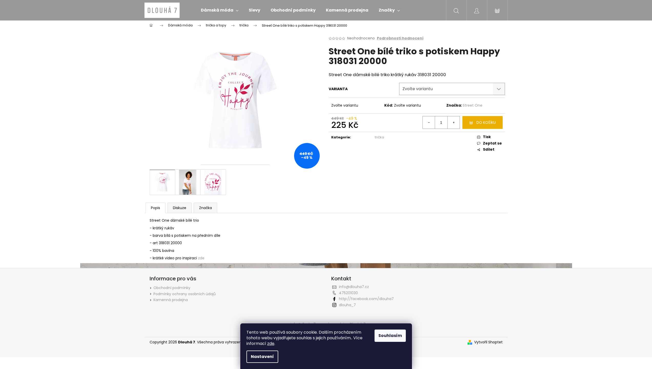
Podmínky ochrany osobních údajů (184, 293)
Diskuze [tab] (179, 207)
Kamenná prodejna (170, 299)
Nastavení (262, 357)
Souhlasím (390, 336)
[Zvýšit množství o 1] (453, 122)
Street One (472, 105)
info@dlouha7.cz (354, 286)
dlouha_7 (347, 305)
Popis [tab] (155, 207)
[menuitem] (220, 10)
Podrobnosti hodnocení (400, 38)
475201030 (348, 292)
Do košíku (486, 122)
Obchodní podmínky (171, 287)
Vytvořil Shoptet (488, 342)
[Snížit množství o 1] (429, 122)
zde (270, 343)
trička (379, 137)
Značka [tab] (205, 207)
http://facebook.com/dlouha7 (366, 298)
